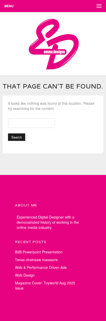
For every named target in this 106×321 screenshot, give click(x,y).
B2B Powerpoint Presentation (39, 251)
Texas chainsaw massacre (36, 259)
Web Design (25, 275)
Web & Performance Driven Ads (41, 267)
